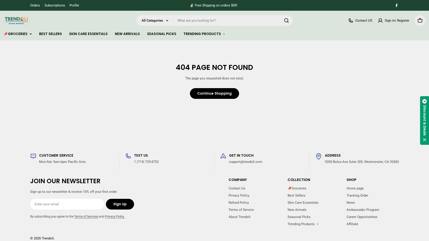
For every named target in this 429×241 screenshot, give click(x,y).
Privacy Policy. (115, 216)
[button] (424, 120)
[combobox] (214, 20)
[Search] (286, 20)
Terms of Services (86, 216)
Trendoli (48, 238)
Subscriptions (54, 5)
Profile (74, 5)
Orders (35, 5)
